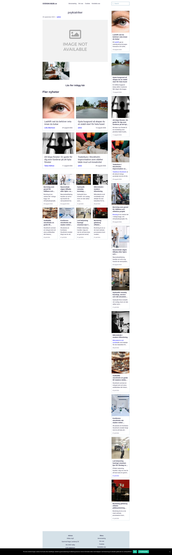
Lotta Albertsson (49, 128)
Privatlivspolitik (143, 551)
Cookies (87, 3)
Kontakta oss (96, 3)
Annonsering (73, 3)
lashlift (117, 42)
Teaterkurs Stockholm (119, 172)
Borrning (115, 214)
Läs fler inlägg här (75, 85)
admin (59, 17)
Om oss (80, 3)
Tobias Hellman (49, 166)
